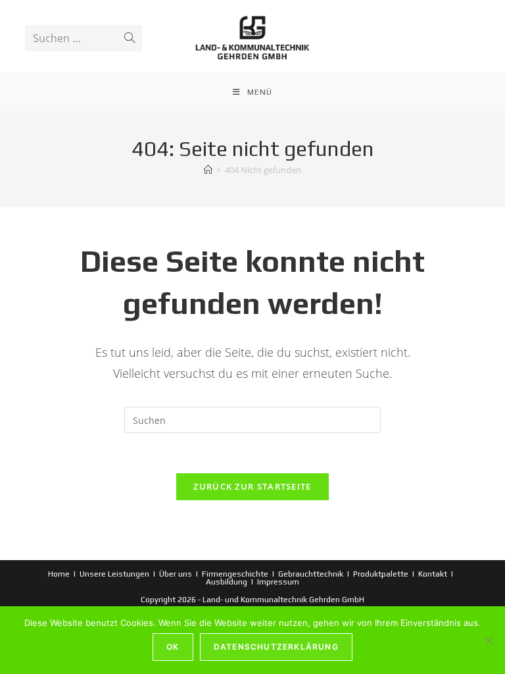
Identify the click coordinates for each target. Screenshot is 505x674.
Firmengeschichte (235, 574)
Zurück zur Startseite (252, 486)
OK (172, 647)
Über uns (175, 574)
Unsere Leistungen (114, 574)
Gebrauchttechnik (310, 574)
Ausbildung (226, 581)
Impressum (278, 581)
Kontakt (432, 574)
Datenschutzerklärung (276, 647)
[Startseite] (208, 170)
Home (59, 574)
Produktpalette (380, 574)
